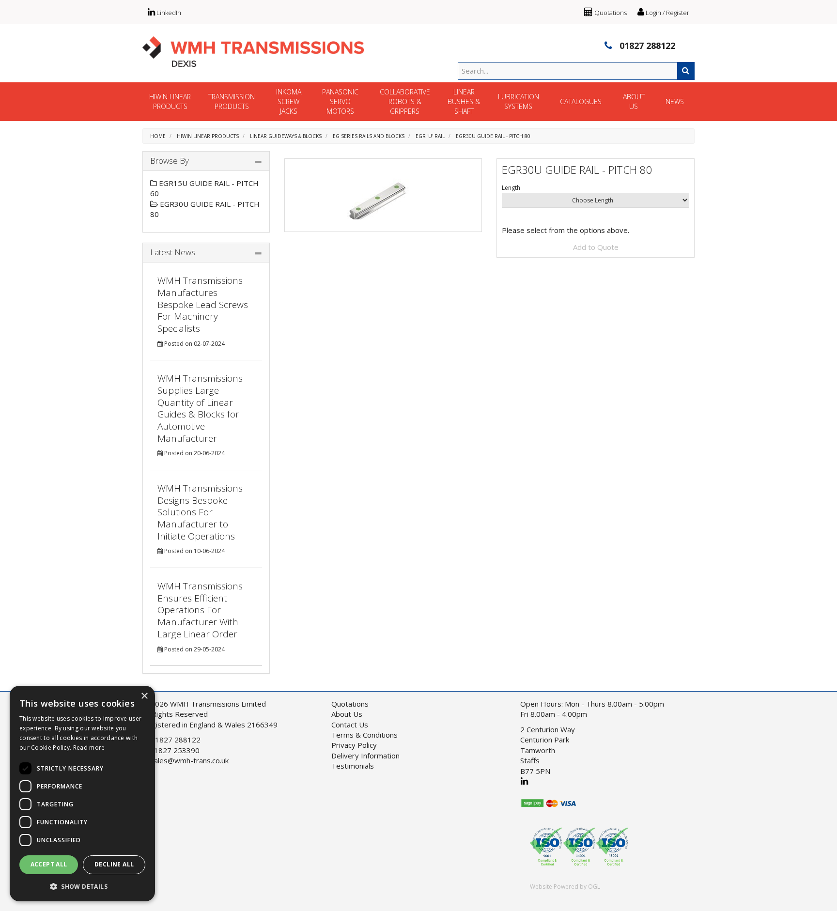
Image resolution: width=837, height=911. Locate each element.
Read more (89, 747)
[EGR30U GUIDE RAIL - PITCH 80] (383, 195)
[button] (82, 886)
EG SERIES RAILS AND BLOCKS (368, 136)
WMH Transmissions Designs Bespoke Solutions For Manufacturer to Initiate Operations (200, 512)
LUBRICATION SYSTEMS (518, 101)
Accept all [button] (49, 864)
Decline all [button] (114, 864)
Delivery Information (365, 755)
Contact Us (349, 724)
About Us (346, 714)
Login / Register (666, 12)
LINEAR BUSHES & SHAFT (464, 101)
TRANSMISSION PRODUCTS (231, 101)
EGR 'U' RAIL (430, 136)
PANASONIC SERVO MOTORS (340, 101)
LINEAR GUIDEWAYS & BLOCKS (286, 136)
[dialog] (82, 793)
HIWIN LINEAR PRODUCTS (170, 101)
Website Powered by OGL (565, 886)
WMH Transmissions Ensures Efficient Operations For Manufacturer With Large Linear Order (200, 610)
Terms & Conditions (364, 735)
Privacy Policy (354, 745)
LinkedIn (168, 12)
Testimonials (352, 766)
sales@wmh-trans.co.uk (189, 760)
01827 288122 (646, 45)
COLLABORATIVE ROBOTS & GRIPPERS (405, 101)
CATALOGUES (581, 101)
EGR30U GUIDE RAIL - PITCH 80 (493, 136)
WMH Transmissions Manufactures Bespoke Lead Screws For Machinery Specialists (202, 304)
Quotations (610, 12)
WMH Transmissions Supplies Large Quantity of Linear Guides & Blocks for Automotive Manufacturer (200, 408)
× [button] (144, 696)
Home (158, 136)
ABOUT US (634, 101)
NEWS (675, 101)
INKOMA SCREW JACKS (288, 101)
